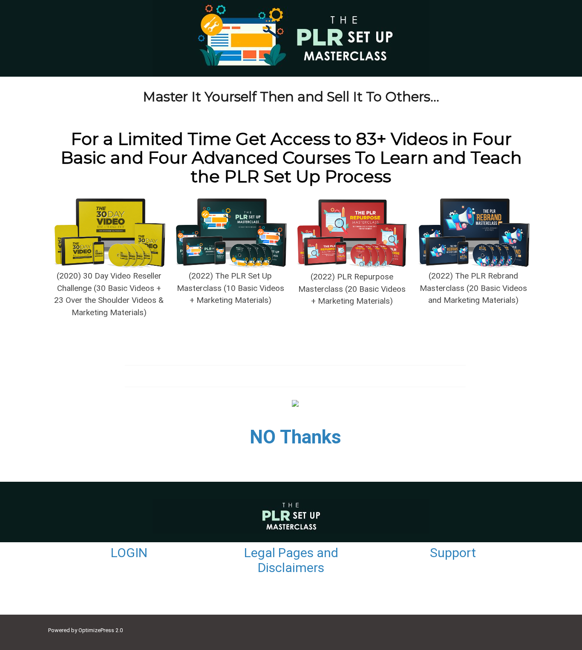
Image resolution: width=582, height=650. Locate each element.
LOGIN (129, 552)
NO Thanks (295, 437)
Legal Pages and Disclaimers (291, 560)
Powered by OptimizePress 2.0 (85, 630)
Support (453, 552)
